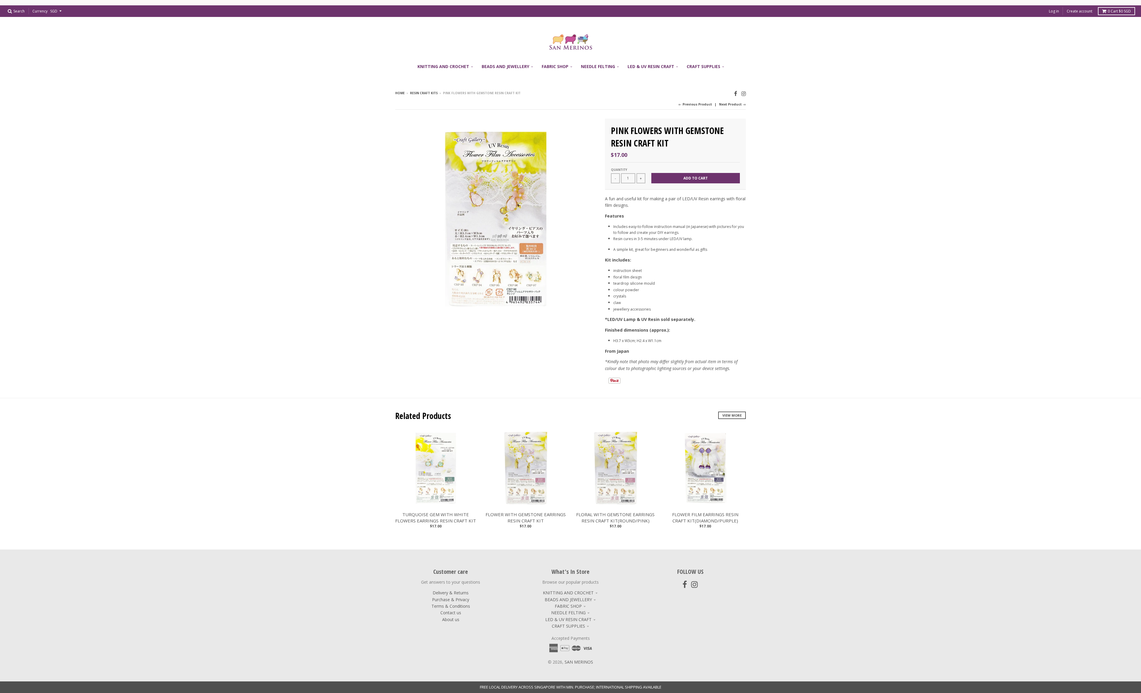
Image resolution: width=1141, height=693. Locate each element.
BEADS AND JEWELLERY (568, 599)
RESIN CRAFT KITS (424, 93)
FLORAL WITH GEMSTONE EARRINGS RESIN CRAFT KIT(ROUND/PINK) (615, 517)
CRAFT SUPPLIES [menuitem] (703, 66)
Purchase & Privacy (450, 599)
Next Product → (732, 104)
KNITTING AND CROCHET (568, 593)
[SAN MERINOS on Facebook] (735, 93)
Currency (40, 11)
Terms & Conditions (450, 606)
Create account (1079, 11)
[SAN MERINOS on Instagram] (743, 93)
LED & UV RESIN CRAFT (568, 619)
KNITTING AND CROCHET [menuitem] (443, 66)
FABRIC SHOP (568, 606)
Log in (1054, 11)
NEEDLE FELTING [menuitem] (598, 66)
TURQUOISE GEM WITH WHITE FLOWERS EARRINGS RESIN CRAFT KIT (435, 517)
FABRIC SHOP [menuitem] (555, 66)
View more (732, 415)
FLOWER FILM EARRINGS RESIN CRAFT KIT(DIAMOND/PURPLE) (705, 517)
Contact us (450, 612)
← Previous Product (695, 104)
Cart (1119, 11)
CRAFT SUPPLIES (568, 626)
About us (450, 619)
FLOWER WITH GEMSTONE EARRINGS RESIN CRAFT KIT (526, 517)
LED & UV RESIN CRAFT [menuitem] (651, 66)
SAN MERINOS (579, 662)
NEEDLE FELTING (568, 612)
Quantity (619, 170)
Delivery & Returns (451, 593)
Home (400, 93)
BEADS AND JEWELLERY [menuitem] (505, 66)
